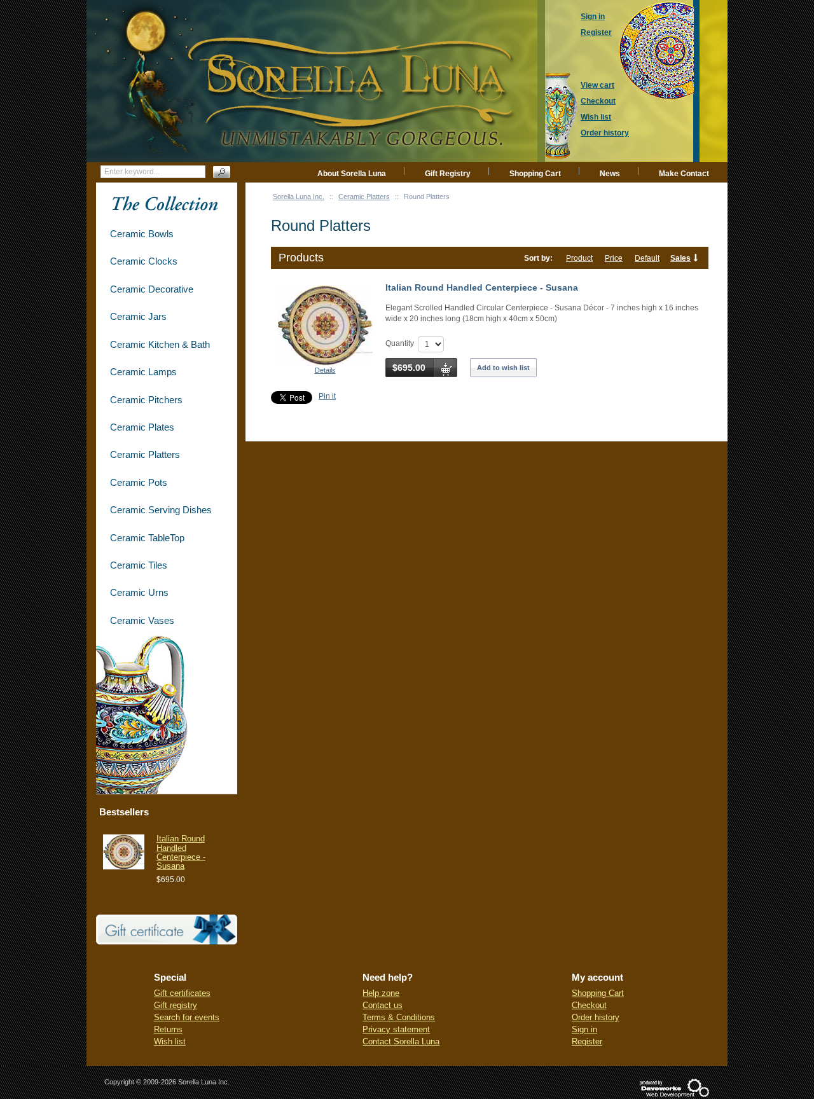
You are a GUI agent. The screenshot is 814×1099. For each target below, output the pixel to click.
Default (647, 258)
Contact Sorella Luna (400, 1041)
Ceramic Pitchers (146, 399)
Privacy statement (396, 1029)
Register (587, 1041)
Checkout (589, 1005)
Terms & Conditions (398, 1017)
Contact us (382, 1005)
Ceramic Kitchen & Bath (160, 344)
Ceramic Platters (364, 196)
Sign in (584, 1029)
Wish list (170, 1041)
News (610, 173)
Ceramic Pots (138, 482)
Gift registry (175, 1005)
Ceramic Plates (142, 427)
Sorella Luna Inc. (298, 196)
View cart (597, 85)
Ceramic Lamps (143, 371)
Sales (680, 258)
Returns (168, 1029)
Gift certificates (182, 993)
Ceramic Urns (139, 592)
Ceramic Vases (142, 620)
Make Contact (684, 173)
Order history (595, 1017)
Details (325, 370)
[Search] (221, 172)
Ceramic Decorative (151, 289)
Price (614, 258)
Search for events (186, 1017)
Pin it (327, 396)
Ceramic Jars (138, 316)
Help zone (380, 993)
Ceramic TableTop (147, 537)
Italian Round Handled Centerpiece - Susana (481, 287)
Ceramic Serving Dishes (161, 509)
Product (579, 258)
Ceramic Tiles (138, 565)
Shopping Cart (535, 173)
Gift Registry (448, 173)
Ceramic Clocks (143, 261)
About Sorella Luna (351, 173)
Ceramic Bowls (142, 233)
